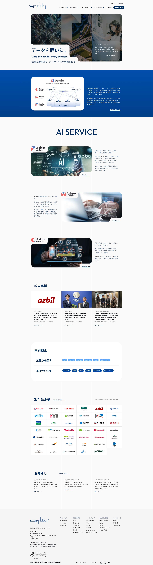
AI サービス (62, 7)
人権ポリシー (94, 562)
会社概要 (108, 7)
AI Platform (63, 521)
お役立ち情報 (98, 7)
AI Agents (63, 525)
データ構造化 (66, 370)
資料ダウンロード (105, 528)
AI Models (63, 523)
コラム (101, 525)
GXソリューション (108, 370)
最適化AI (88, 370)
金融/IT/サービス (104, 360)
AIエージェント (97, 370)
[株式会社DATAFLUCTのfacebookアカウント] (109, 563)
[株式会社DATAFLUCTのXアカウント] (105, 563)
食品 (65, 360)
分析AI (81, 370)
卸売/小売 (71, 360)
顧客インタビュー (105, 521)
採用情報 (120, 3)
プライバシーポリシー (81, 562)
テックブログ (103, 530)
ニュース (112, 3)
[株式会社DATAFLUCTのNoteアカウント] (101, 563)
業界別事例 (73, 7)
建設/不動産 (88, 360)
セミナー (102, 523)
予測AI (74, 370)
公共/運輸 (79, 360)
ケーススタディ (85, 7)
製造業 (95, 360)
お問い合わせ (116, 525)
